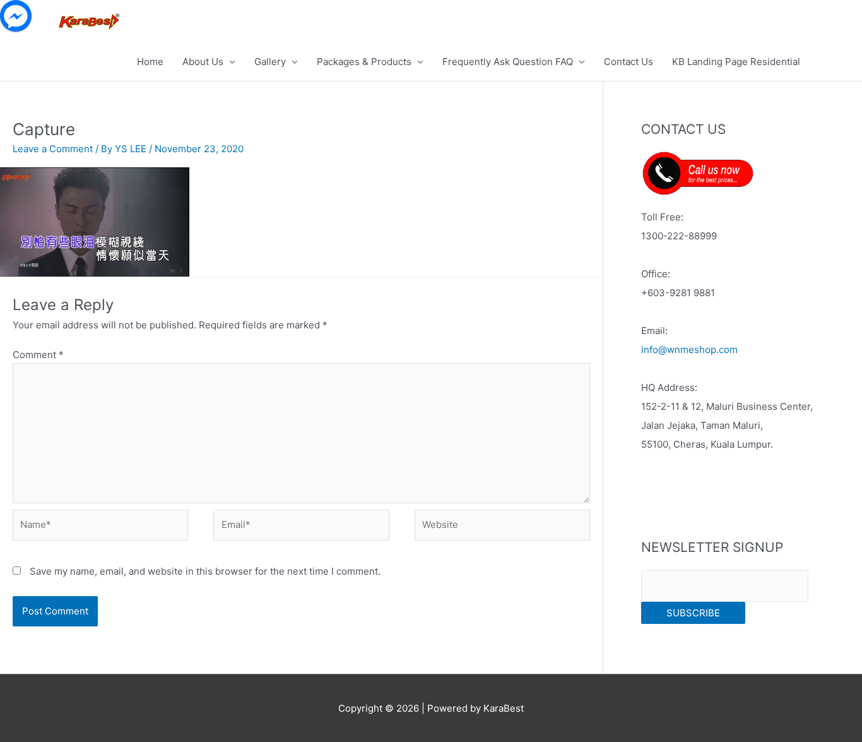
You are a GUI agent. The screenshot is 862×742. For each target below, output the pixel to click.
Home (150, 62)
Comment (38, 355)
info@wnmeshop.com (689, 350)
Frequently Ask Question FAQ (507, 62)
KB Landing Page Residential (736, 62)
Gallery (270, 62)
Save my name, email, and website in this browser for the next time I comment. (205, 571)
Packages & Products (364, 62)
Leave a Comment (53, 149)
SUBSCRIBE (693, 613)
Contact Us (628, 62)
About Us (202, 62)
